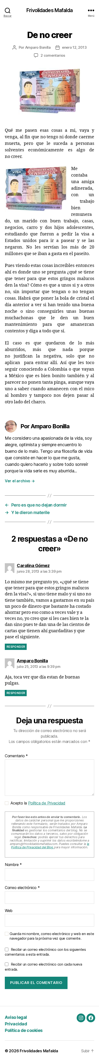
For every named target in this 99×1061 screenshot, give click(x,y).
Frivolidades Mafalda (49, 10)
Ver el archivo (20, 480)
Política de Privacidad (46, 803)
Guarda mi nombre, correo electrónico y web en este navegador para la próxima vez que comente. (52, 936)
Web (8, 911)
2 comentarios (53, 55)
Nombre (13, 865)
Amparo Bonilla (38, 47)
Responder (15, 646)
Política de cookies (24, 1030)
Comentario (16, 756)
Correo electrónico (22, 888)
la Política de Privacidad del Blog (50, 845)
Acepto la (36, 803)
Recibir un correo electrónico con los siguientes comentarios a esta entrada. (45, 952)
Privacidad (16, 1023)
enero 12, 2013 (74, 47)
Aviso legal (16, 1017)
